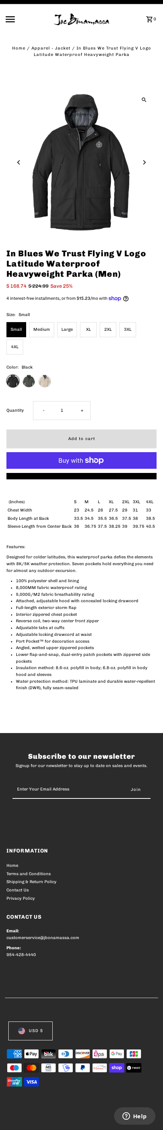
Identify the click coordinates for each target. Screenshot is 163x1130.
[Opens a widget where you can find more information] (134, 1116)
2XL (108, 329)
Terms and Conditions (28, 873)
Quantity (15, 410)
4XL (15, 346)
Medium (41, 329)
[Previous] (18, 162)
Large (67, 329)
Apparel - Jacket (51, 48)
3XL (128, 329)
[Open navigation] (27, 19)
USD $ (36, 1030)
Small (16, 329)
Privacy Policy (20, 898)
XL (88, 329)
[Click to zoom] (144, 99)
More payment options (81, 476)
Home (18, 48)
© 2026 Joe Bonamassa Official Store (46, 1115)
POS (95, 1115)
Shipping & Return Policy (31, 881)
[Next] (144, 162)
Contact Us (17, 890)
